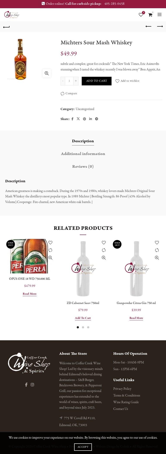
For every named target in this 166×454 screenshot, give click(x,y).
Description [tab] (83, 141)
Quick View (50, 258)
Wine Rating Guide (126, 402)
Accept (83, 447)
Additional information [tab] (83, 154)
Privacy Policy (122, 389)
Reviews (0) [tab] (83, 166)
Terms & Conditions (126, 395)
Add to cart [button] (83, 318)
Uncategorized (85, 109)
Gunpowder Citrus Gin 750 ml (136, 303)
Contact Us (120, 409)
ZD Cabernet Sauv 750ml (83, 303)
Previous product (148, 26)
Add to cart (96, 81)
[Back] (6, 26)
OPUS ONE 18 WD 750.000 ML (29, 279)
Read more (30, 294)
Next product (159, 26)
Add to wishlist (130, 81)
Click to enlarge (47, 73)
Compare (71, 93)
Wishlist (143, 12)
